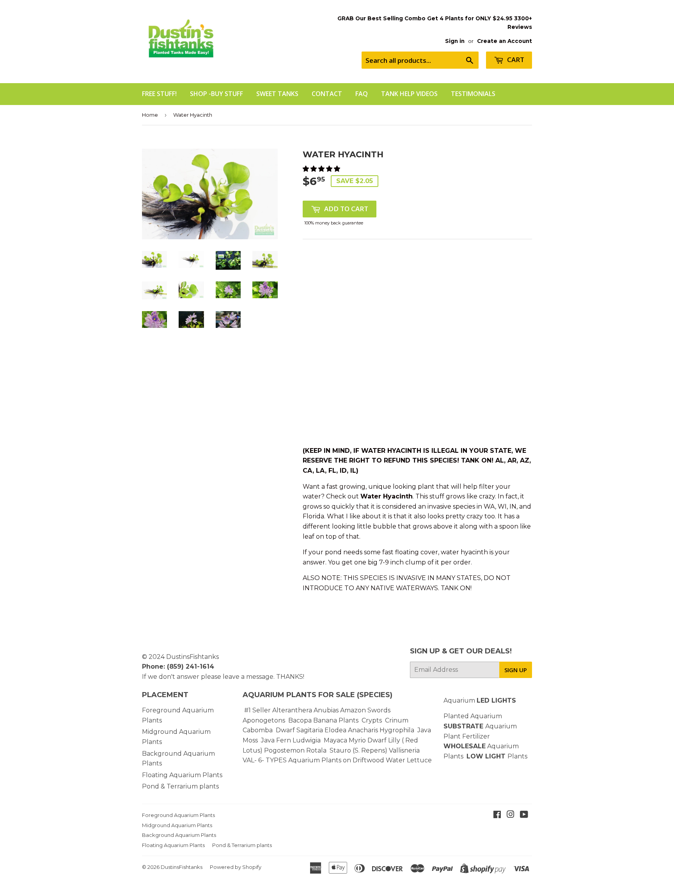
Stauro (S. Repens (357, 750)
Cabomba (259, 730)
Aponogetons (265, 720)
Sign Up (515, 670)
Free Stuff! (159, 93)
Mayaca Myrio (345, 740)
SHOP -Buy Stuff (216, 93)
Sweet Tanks (277, 93)
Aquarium (479, 700)
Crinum (396, 720)
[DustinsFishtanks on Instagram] (510, 815)
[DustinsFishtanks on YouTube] (524, 815)
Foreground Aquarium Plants (178, 815)
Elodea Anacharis (351, 730)
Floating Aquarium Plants (182, 775)
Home (150, 115)
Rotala (316, 750)
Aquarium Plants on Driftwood (336, 760)
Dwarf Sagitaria (299, 730)
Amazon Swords (365, 710)
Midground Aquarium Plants (177, 825)
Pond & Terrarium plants (180, 786)
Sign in (455, 41)
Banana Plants (335, 720)
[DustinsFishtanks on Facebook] (497, 815)
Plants (517, 756)
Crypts (372, 720)
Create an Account (504, 41)
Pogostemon (284, 750)
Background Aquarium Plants (179, 835)
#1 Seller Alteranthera (278, 710)
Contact (327, 93)
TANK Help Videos (409, 93)
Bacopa (300, 720)
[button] (322, 169)
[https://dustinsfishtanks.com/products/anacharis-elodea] (379, 730)
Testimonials (473, 93)
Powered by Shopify (235, 867)
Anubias (326, 710)
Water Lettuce (409, 760)
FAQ (361, 93)
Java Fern (277, 740)
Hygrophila (397, 730)
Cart (515, 59)
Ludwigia (307, 740)
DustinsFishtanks (192, 656)
